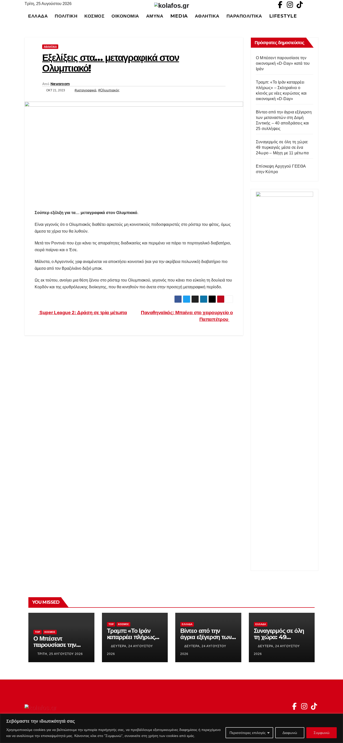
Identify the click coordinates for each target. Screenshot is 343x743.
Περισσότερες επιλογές (248, 733)
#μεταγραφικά (85, 90)
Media (179, 16)
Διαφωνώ (289, 733)
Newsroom (60, 84)
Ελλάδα (38, 16)
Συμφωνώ (321, 733)
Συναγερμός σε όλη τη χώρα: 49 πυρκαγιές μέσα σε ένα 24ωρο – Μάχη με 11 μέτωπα (282, 147)
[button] (316, 16)
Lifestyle (283, 16)
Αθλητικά (207, 16)
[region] (171, 728)
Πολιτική (66, 16)
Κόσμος (94, 16)
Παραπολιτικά (244, 16)
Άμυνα (154, 16)
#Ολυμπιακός (109, 90)
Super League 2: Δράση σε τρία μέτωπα (82, 312)
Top (37, 632)
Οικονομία (125, 16)
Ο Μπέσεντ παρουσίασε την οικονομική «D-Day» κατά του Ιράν (283, 63)
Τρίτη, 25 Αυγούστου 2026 (60, 654)
